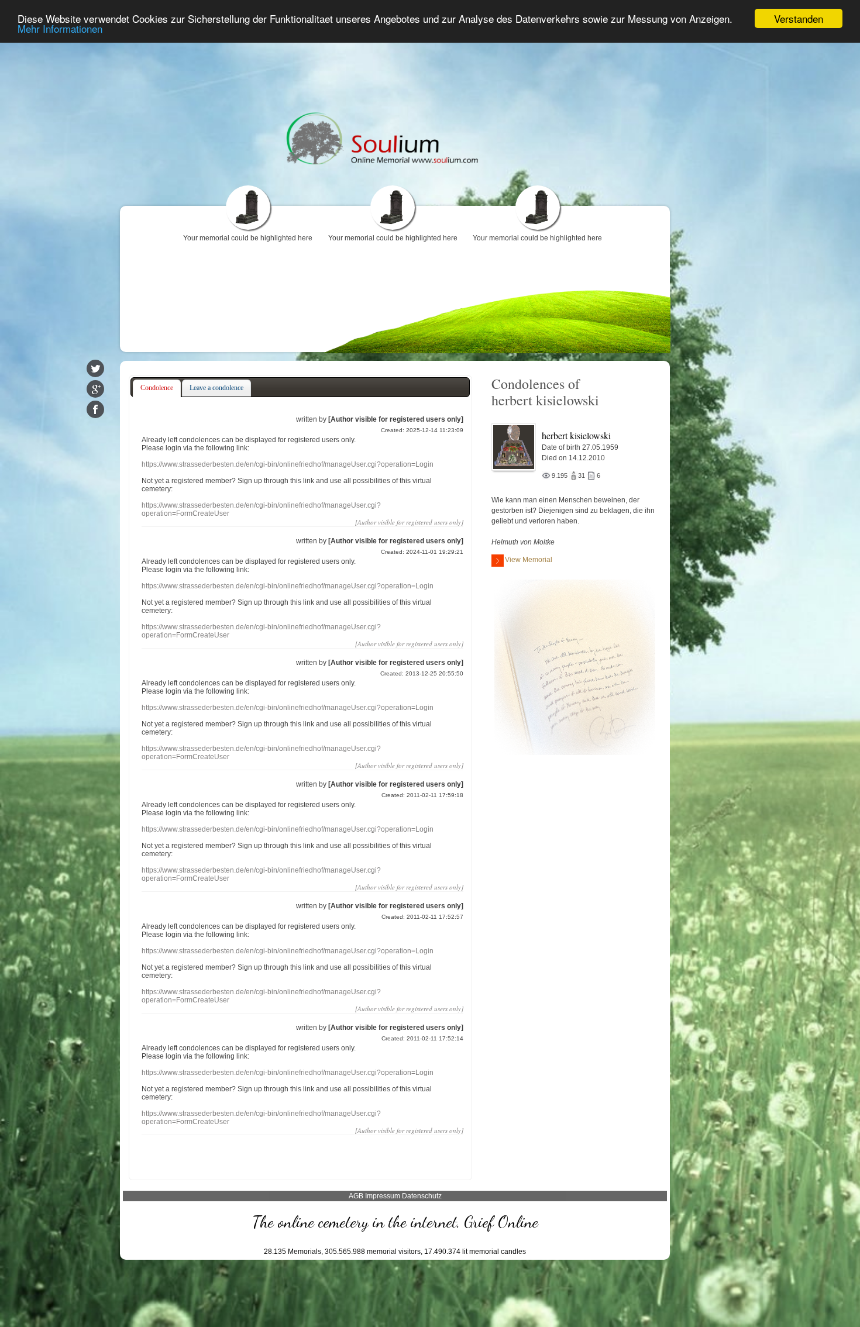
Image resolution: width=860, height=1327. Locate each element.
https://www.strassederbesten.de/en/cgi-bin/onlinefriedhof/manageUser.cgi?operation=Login (288, 464)
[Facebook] (95, 409)
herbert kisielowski (576, 435)
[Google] (95, 389)
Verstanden (798, 18)
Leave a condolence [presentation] (216, 388)
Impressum (382, 1196)
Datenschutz (422, 1196)
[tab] (157, 388)
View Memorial (528, 560)
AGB (356, 1196)
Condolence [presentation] (156, 388)
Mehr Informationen (60, 29)
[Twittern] (95, 368)
